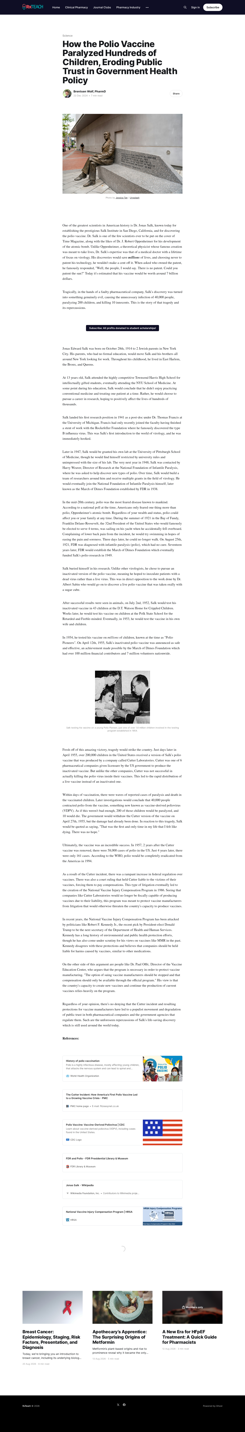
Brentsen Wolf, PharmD (90, 91)
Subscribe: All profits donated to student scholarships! (122, 328)
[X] (118, 1404)
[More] (147, 7)
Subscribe (212, 7)
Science (67, 35)
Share (176, 93)
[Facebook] (124, 1404)
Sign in (195, 7)
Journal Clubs (102, 7)
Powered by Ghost (212, 1406)
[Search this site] (185, 7)
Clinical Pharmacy (76, 7)
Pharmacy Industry (128, 7)
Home (56, 7)
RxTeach (26, 1406)
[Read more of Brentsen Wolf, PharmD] (67, 93)
